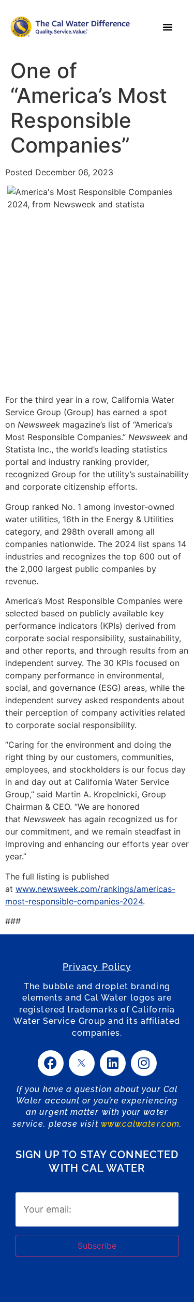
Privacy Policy (97, 966)
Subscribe (97, 1245)
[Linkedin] (113, 1063)
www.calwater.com (140, 1124)
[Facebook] (51, 1063)
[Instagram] (144, 1063)
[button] (167, 27)
